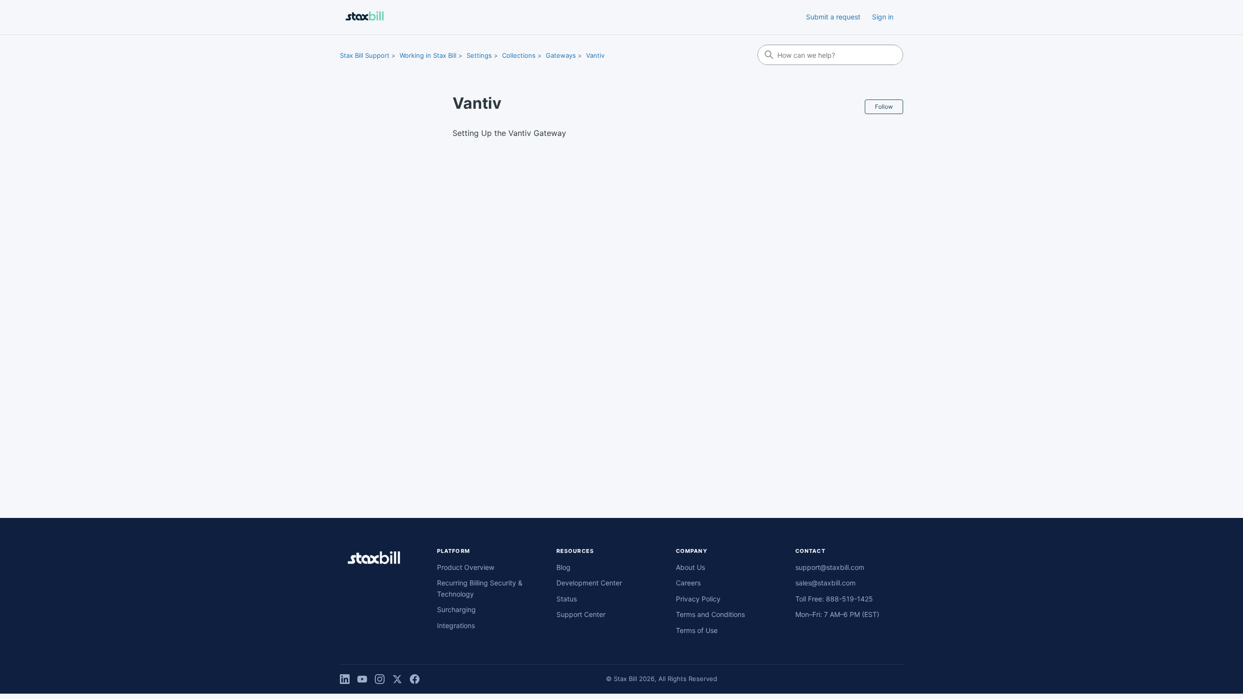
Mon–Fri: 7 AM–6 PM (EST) (837, 614)
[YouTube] (362, 679)
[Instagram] (380, 679)
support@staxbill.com (829, 567)
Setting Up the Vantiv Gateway (509, 133)
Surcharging (456, 609)
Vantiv (595, 55)
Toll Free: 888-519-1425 (834, 599)
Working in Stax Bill (428, 55)
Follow (884, 106)
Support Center (580, 614)
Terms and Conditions (710, 614)
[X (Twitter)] (397, 679)
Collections (519, 55)
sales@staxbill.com (825, 583)
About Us (690, 567)
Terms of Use (697, 630)
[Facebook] (415, 679)
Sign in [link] (882, 17)
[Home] (364, 17)
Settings (479, 55)
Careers (688, 583)
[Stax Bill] (374, 559)
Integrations (456, 625)
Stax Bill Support (364, 55)
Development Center (589, 583)
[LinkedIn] (345, 679)
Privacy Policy (698, 599)
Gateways (561, 55)
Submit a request (833, 17)
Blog (563, 567)
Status (566, 599)
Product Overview (465, 567)
